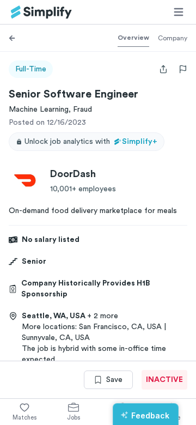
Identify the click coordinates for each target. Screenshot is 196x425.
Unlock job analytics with (90, 141)
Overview (133, 37)
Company (172, 38)
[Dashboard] (41, 12)
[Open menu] (178, 12)
